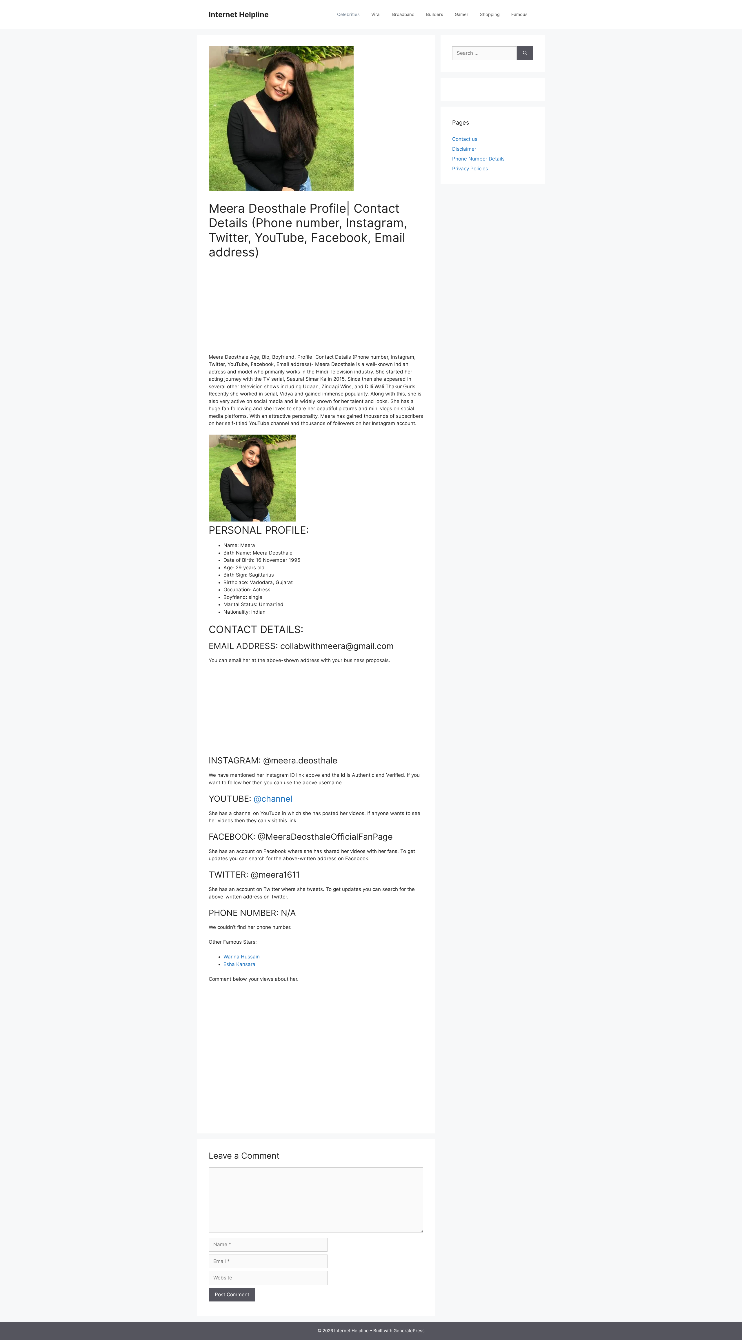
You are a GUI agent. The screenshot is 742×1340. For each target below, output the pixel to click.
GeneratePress (409, 1330)
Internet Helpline (239, 14)
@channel (273, 799)
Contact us (464, 139)
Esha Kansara (239, 964)
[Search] (525, 53)
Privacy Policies (470, 169)
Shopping (490, 14)
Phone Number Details (478, 159)
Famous (519, 14)
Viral (376, 14)
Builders (434, 14)
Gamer (461, 14)
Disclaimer (464, 149)
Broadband (403, 14)
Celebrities (348, 14)
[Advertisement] (316, 310)
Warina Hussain (241, 957)
